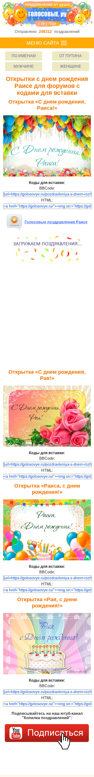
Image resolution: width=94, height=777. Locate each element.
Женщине (70, 66)
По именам (24, 56)
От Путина (70, 56)
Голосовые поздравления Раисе (56, 222)
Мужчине (23, 66)
